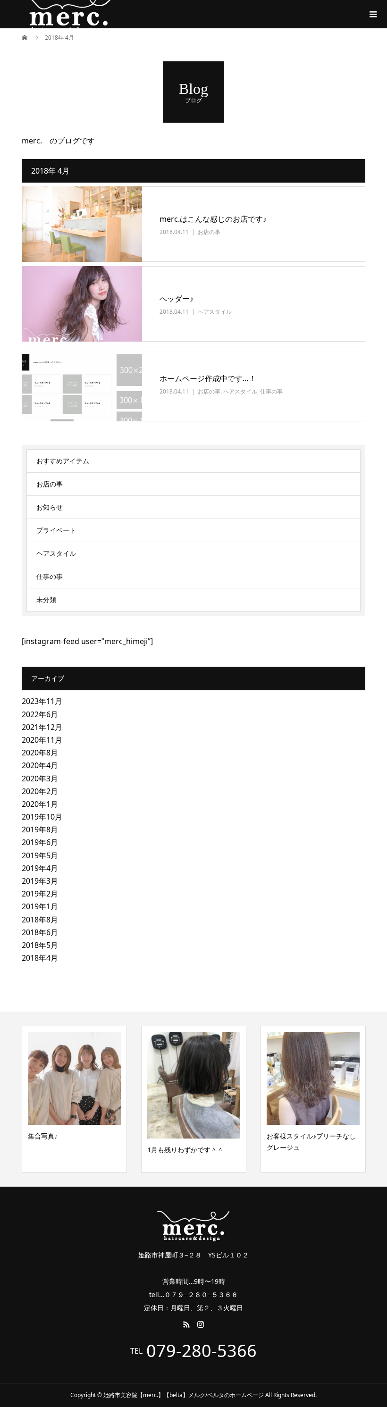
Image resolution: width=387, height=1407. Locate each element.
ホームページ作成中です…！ (208, 378)
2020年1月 (40, 804)
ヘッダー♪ (177, 298)
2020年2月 (40, 791)
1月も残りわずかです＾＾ (185, 1149)
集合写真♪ (43, 1135)
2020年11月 (42, 740)
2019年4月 (40, 868)
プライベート (56, 530)
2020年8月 (40, 752)
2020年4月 (40, 765)
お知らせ (49, 506)
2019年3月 (40, 881)
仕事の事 (271, 391)
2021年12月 (42, 727)
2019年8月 (40, 829)
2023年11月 (42, 701)
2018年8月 (40, 919)
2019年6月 (40, 842)
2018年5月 (40, 945)
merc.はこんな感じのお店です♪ (213, 219)
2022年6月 (40, 714)
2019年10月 (42, 817)
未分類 (46, 599)
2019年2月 (40, 893)
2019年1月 (40, 906)
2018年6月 (40, 932)
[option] (74, 1099)
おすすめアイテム (62, 460)
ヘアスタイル (215, 312)
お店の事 (209, 232)
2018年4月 (40, 958)
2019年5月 (40, 855)
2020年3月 (40, 778)
